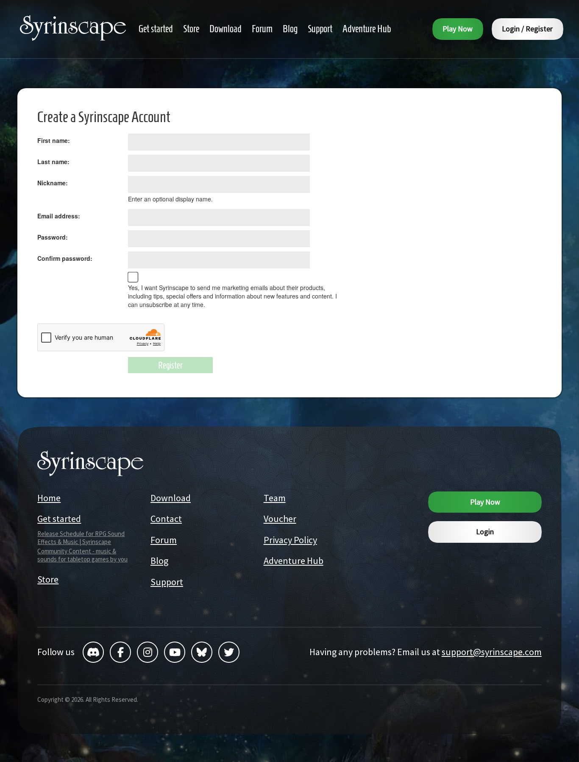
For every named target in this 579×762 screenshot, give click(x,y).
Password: (52, 237)
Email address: (58, 216)
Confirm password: (64, 258)
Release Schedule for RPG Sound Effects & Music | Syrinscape (81, 538)
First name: (53, 140)
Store (47, 579)
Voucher (280, 519)
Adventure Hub (293, 561)
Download (170, 498)
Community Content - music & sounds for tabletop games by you (82, 555)
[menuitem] (155, 29)
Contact (166, 519)
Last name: (53, 161)
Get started (59, 519)
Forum (163, 540)
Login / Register (527, 28)
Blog (159, 561)
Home (49, 498)
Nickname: (52, 183)
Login (485, 531)
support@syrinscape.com (492, 652)
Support (166, 582)
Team (275, 498)
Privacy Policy (290, 540)
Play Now (458, 28)
